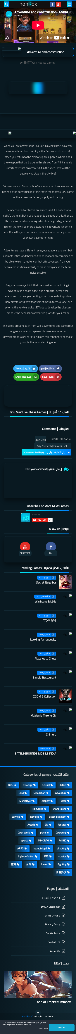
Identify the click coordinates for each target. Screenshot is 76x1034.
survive (62, 856)
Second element (57, 816)
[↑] (38, 1012)
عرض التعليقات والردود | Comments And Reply (45, 452)
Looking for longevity (43, 639)
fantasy (62, 824)
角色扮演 (61, 872)
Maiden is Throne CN (43, 715)
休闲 (28, 864)
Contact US (54, 942)
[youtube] (58, 4)
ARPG (20, 848)
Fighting (62, 864)
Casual (46, 785)
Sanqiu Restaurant (44, 677)
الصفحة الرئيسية (51, 898)
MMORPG (43, 840)
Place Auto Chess (45, 658)
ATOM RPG (49, 620)
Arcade (31, 824)
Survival (16, 816)
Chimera (51, 734)
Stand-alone (59, 808)
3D (46, 824)
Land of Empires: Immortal (53, 1002)
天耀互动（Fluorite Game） (40, 62)
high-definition (26, 856)
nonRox (26, 1017)
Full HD (62, 840)
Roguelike (37, 808)
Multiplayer (25, 800)
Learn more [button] (43, 1028)
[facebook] (52, 4)
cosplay (46, 800)
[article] (22, 396)
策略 (13, 864)
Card (21, 792)
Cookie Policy (53, 933)
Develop (34, 816)
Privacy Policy (52, 924)
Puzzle (63, 800)
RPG (10, 785)
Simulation (39, 792)
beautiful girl (40, 848)
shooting (61, 848)
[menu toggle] (69, 4)
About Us (55, 951)
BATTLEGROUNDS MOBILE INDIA (35, 753)
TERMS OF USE (51, 915)
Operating (61, 832)
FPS (46, 856)
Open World (24, 832)
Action (63, 785)
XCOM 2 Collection (44, 696)
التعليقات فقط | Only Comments (52, 446)
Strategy (27, 785)
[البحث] (6, 4)
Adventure (60, 792)
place (43, 832)
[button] (62, 1027)
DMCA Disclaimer (50, 906)
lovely (44, 864)
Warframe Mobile (45, 601)
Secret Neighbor (46, 582)
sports (24, 840)
